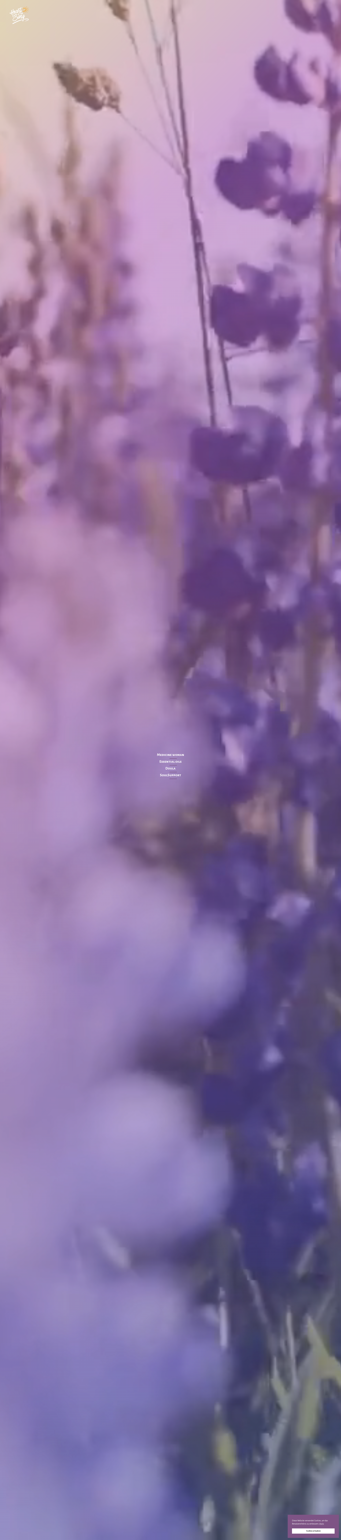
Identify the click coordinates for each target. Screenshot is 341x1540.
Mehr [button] (321, 1524)
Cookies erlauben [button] (313, 1531)
